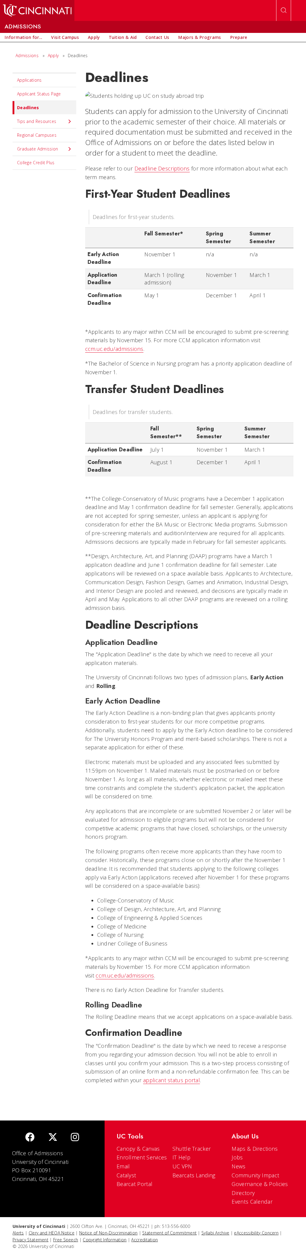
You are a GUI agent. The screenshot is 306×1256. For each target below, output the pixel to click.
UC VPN (182, 1166)
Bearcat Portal (134, 1184)
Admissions (27, 55)
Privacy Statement (30, 1240)
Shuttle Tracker (191, 1148)
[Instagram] (75, 1137)
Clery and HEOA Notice (51, 1233)
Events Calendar (252, 1201)
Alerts (18, 1233)
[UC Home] (37, 10)
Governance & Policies (260, 1184)
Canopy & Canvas (138, 1148)
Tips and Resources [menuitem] (36, 121)
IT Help (181, 1157)
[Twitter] (53, 1137)
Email (123, 1166)
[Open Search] (283, 10)
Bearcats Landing (193, 1175)
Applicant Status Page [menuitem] (39, 94)
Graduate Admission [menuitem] (37, 149)
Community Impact (255, 1175)
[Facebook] (30, 1137)
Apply (53, 55)
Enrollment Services (142, 1157)
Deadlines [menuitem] (28, 107)
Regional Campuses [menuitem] (36, 135)
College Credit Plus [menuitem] (36, 162)
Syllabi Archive (215, 1233)
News (238, 1166)
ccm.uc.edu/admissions (114, 348)
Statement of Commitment (169, 1233)
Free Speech (65, 1240)
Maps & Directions (255, 1148)
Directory (243, 1192)
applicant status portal (171, 1080)
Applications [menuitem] (29, 80)
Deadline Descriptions (162, 168)
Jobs (237, 1157)
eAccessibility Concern (256, 1233)
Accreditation (144, 1240)
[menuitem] (23, 37)
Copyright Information (104, 1240)
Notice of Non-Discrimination (108, 1233)
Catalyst (126, 1175)
